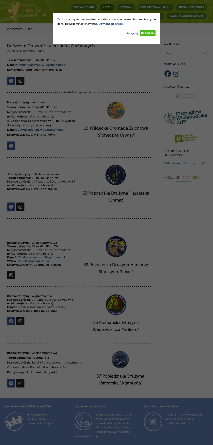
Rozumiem (148, 32)
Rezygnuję (132, 33)
